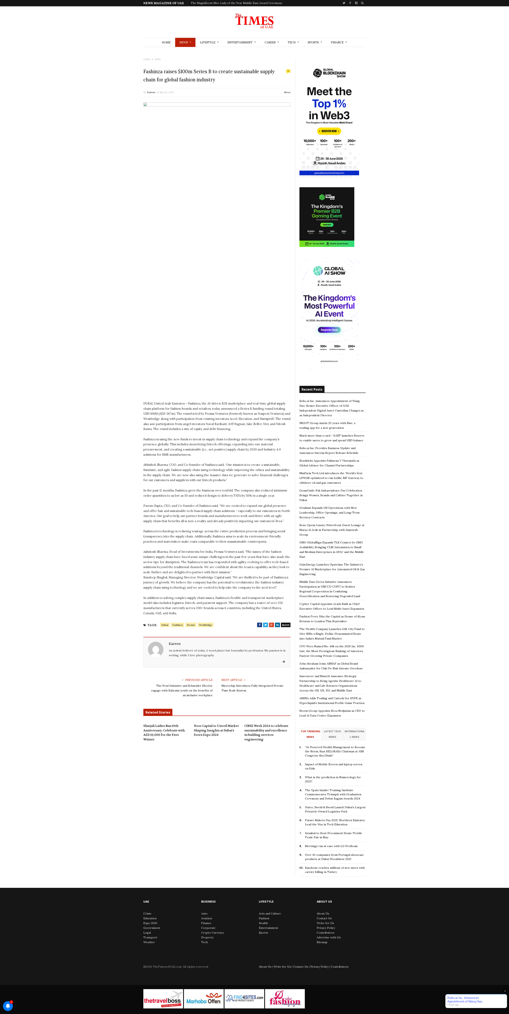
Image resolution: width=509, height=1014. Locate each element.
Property (207, 937)
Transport (150, 937)
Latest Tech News (332, 734)
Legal (147, 932)
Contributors (325, 932)
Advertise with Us (329, 937)
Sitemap (322, 942)
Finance (337, 42)
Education (149, 918)
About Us (323, 913)
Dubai (164, 624)
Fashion (264, 918)
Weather (149, 942)
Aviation (206, 918)
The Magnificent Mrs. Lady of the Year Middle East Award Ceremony (236, 3)
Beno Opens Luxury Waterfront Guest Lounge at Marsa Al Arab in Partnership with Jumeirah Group (331, 529)
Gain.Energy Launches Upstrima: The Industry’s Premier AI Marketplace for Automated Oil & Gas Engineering (332, 569)
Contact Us (324, 918)
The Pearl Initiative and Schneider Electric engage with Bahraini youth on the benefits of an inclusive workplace (182, 690)
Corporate (208, 928)
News (184, 42)
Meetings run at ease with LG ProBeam (331, 846)
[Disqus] (216, 806)
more (285, 625)
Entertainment (240, 42)
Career (270, 42)
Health (263, 923)
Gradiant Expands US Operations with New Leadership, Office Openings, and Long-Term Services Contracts (329, 512)
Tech (292, 42)
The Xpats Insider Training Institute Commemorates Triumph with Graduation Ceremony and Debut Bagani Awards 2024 (333, 794)
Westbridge (205, 624)
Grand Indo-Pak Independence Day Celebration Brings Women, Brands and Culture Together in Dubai (331, 495)
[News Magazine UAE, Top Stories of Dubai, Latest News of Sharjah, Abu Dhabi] (254, 22)
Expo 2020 (150, 923)
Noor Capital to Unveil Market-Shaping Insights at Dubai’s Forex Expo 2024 (217, 730)
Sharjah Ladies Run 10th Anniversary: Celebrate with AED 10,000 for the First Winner (164, 732)
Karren (151, 92)
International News (354, 734)
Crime (147, 913)
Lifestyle (207, 42)
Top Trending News (310, 734)
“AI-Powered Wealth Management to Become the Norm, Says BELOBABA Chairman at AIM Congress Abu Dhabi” (335, 751)
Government (151, 928)
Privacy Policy (326, 928)
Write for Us (325, 923)
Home (166, 42)
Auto (204, 913)
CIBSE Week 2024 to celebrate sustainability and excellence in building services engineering (266, 732)
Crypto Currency (212, 932)
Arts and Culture (270, 913)
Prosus (191, 624)
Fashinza (177, 624)
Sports (313, 42)
